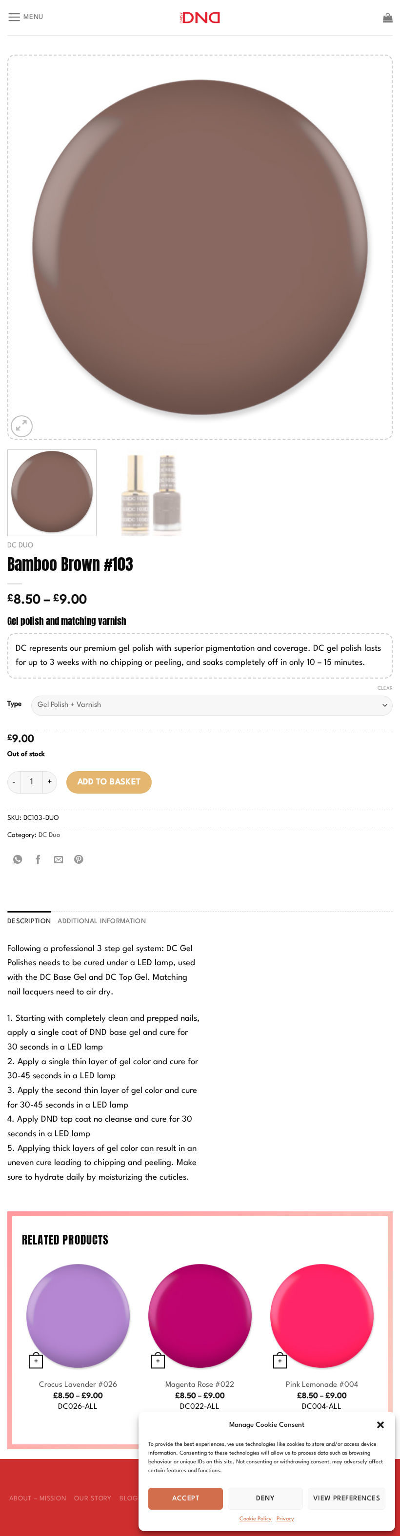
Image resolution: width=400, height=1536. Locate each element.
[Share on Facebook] (38, 860)
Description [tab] (29, 921)
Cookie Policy (256, 1519)
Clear (385, 688)
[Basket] (388, 17)
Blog (129, 1499)
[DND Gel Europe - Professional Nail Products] (200, 18)
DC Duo (20, 545)
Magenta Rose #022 (199, 1385)
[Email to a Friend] (58, 860)
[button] (380, 1425)
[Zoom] (22, 426)
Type (14, 703)
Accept (185, 1498)
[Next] (371, 247)
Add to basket (109, 782)
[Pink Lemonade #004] (322, 1316)
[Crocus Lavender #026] (78, 1316)
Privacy (285, 1519)
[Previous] (28, 247)
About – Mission (38, 1499)
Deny (265, 1498)
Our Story (92, 1499)
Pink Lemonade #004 (322, 1385)
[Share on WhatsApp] (17, 860)
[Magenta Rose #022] (200, 1316)
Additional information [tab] (102, 921)
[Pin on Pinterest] (79, 860)
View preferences (346, 1498)
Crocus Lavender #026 (78, 1385)
